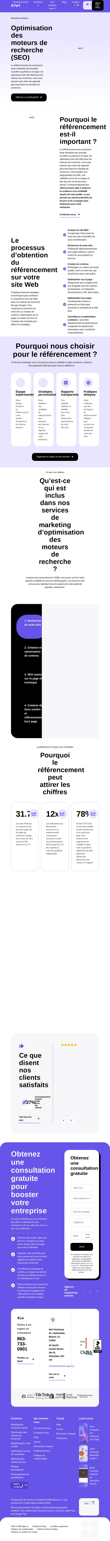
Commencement (20, 2)
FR (77, 5)
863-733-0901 (22, 1343)
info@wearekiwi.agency (61, 1366)
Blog (64, 2)
